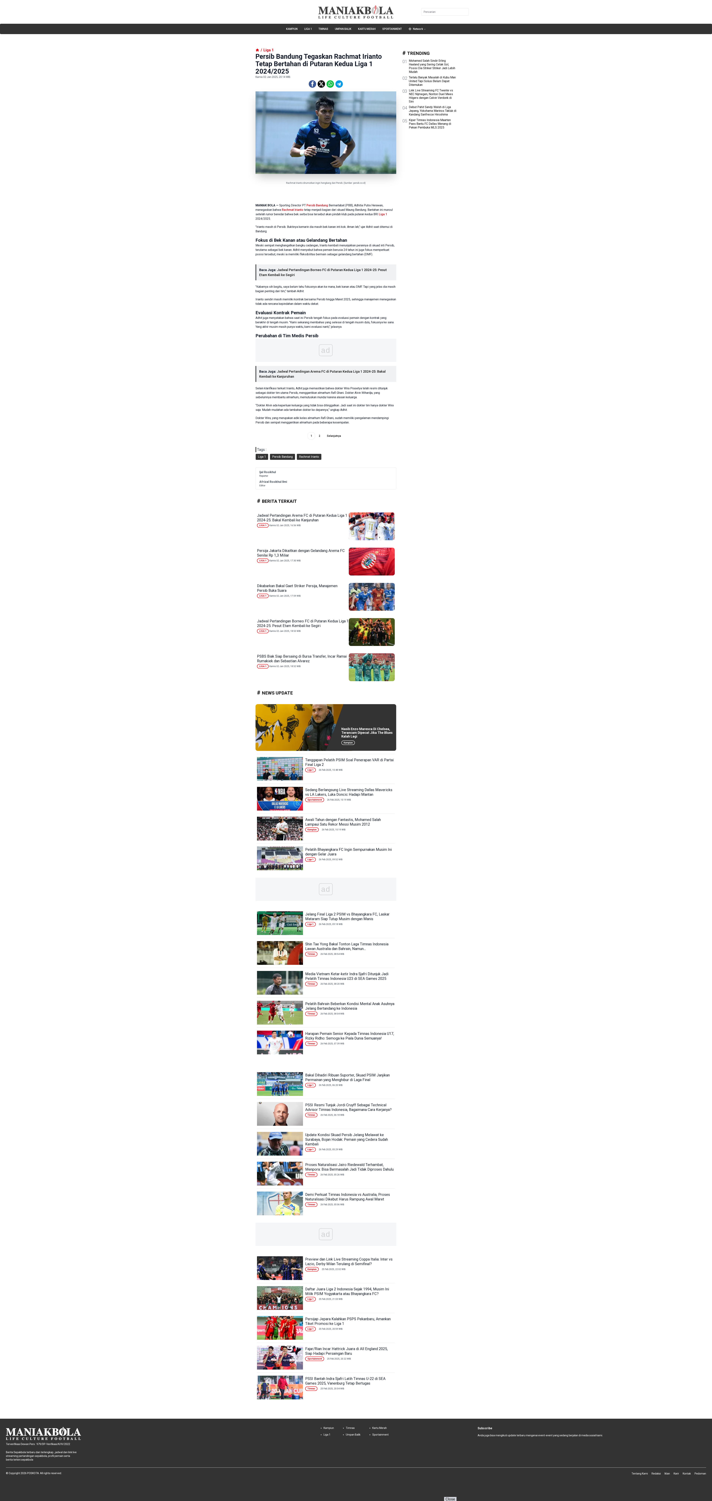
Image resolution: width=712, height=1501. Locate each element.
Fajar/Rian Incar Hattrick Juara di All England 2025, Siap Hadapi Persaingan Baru (346, 1351)
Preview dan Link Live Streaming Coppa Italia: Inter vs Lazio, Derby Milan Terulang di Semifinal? (349, 1261)
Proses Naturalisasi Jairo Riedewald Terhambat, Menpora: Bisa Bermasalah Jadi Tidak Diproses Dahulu (349, 1167)
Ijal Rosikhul (267, 472)
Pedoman (700, 1473)
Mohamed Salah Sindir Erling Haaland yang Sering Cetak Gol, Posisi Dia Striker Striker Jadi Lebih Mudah (432, 66)
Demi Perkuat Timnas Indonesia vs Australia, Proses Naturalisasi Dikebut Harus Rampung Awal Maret (347, 1196)
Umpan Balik (343, 28)
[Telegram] (339, 84)
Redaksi (656, 1473)
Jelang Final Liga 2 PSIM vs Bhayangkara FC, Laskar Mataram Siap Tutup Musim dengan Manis (347, 916)
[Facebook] (312, 84)
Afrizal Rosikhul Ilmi (273, 482)
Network (418, 28)
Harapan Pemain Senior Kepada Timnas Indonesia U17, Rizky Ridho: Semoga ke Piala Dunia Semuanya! (349, 1035)
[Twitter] (321, 84)
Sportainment (392, 28)
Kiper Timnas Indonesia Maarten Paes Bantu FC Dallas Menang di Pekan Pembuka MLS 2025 (430, 123)
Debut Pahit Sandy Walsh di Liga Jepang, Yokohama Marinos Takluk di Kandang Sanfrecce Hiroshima (432, 110)
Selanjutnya (334, 435)
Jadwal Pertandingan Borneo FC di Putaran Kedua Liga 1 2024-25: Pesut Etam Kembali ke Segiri (303, 623)
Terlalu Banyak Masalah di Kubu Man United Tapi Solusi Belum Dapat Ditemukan (432, 81)
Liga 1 (308, 28)
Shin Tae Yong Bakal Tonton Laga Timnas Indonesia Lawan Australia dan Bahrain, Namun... (346, 946)
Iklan (667, 1473)
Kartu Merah (367, 28)
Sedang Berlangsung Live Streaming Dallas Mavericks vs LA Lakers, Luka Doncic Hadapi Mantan (348, 792)
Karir (676, 1473)
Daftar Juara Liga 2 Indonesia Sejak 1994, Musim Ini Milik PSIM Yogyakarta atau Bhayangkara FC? (347, 1291)
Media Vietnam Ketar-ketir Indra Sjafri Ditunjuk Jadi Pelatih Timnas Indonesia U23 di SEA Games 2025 (346, 976)
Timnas (323, 28)
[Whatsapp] (330, 84)
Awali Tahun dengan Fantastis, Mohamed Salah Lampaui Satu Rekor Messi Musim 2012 (343, 822)
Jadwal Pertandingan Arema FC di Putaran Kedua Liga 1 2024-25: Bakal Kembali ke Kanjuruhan (302, 517)
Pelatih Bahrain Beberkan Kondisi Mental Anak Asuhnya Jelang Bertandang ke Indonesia (349, 1006)
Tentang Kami (640, 1473)
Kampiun (292, 28)
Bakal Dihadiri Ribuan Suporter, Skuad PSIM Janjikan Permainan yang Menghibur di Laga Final (347, 1077)
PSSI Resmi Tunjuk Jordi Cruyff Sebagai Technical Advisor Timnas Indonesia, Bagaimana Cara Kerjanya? (348, 1107)
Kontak (687, 1473)
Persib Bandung (317, 205)
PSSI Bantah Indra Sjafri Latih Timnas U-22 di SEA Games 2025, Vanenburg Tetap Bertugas (345, 1380)
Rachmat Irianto (292, 210)
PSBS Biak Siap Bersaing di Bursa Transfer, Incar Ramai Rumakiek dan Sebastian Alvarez (302, 658)
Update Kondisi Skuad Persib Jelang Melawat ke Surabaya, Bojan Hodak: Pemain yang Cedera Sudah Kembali (346, 1139)
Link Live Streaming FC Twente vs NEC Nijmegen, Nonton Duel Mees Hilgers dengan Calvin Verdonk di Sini (431, 96)
